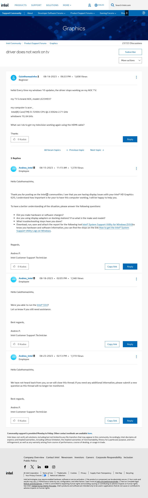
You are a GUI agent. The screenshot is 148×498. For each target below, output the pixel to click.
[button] (136, 77)
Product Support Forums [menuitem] (82, 12)
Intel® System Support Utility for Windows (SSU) (108, 224)
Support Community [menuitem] (11, 13)
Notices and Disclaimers (33, 483)
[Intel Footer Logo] (9, 472)
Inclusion (128, 457)
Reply (130, 139)
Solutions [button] (52, 4)
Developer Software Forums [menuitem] (50, 12)
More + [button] (67, 4)
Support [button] (36, 4)
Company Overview (34, 457)
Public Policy (30, 460)
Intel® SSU (42, 305)
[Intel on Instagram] (53, 467)
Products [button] (21, 4)
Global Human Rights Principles (44, 485)
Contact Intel (52, 457)
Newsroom (67, 457)
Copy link (112, 266)
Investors (79, 457)
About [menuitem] (30, 12)
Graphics (54, 43)
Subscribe (130, 52)
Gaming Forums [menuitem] (107, 12)
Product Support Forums (35, 43)
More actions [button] (128, 60)
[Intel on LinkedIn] (39, 467)
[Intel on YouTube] (46, 467)
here (90, 433)
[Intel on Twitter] (32, 467)
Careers (90, 457)
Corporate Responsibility (109, 457)
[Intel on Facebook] (25, 467)
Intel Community (13, 43)
